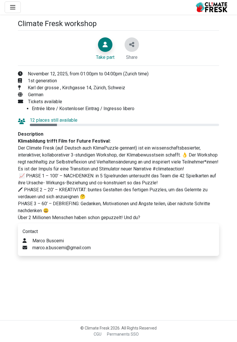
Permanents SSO (123, 334)
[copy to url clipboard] (132, 44)
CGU (97, 334)
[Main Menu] (13, 7)
